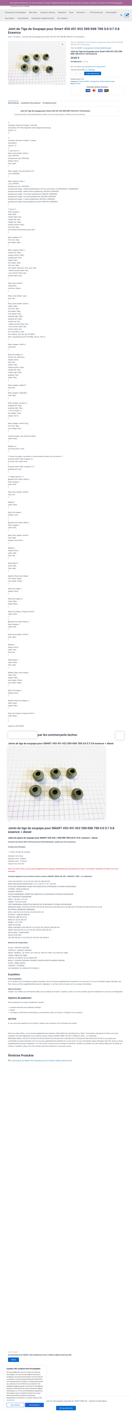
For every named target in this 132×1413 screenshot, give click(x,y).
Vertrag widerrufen (66, 1408)
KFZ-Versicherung (96, 12)
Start (72, 42)
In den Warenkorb (92, 73)
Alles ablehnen (15, 1405)
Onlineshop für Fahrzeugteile (15, 12)
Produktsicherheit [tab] (49, 103)
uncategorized (80, 42)
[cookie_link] (10, 1400)
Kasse (71, 12)
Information (80, 12)
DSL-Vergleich (62, 18)
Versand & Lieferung (47, 12)
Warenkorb (62, 12)
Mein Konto (33, 12)
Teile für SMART (76, 48)
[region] (25, 1387)
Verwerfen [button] (118, 3)
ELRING (78, 83)
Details (13, 1360)
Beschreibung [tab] (13, 103)
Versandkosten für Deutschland (95, 66)
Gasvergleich (9, 18)
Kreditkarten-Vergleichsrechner (42, 18)
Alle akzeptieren (34, 1405)
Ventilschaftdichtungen (103, 48)
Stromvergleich (111, 12)
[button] (86, 12)
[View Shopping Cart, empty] (127, 15)
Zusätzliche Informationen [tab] (31, 103)
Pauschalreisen (22, 18)
